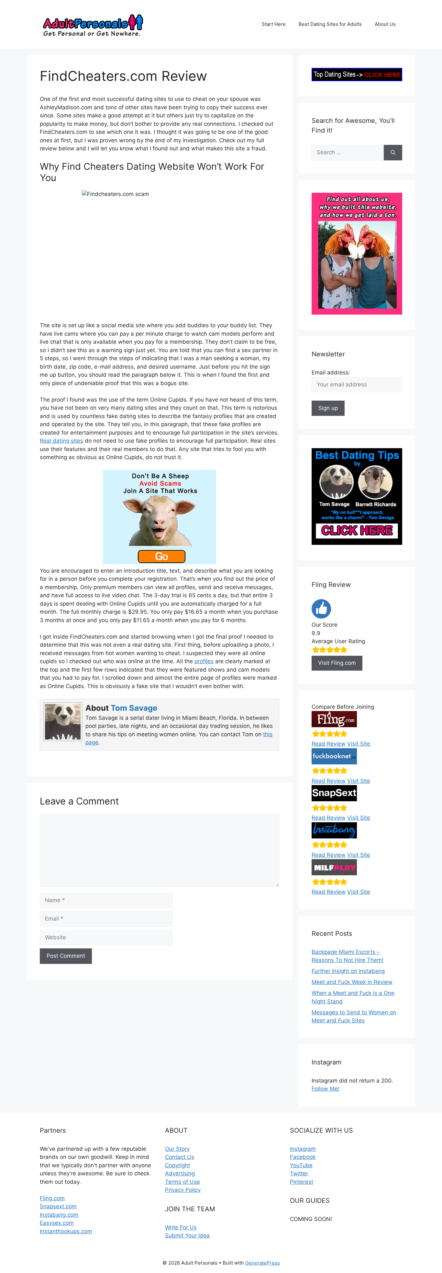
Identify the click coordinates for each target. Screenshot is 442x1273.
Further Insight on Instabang (348, 971)
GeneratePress (262, 1263)
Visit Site (358, 743)
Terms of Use (182, 1182)
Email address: (331, 372)
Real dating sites (61, 440)
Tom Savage (134, 708)
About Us (385, 24)
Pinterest (301, 1182)
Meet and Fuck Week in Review (352, 982)
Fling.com (52, 1198)
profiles (204, 661)
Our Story (177, 1149)
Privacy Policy (183, 1190)
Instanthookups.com (66, 1231)
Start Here (274, 24)
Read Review (329, 743)
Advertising (180, 1173)
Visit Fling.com (337, 663)
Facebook (302, 1157)
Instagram (303, 1149)
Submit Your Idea (187, 1235)
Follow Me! (325, 1088)
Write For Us (181, 1227)
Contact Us (179, 1157)
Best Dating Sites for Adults (330, 24)
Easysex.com (57, 1223)
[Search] (393, 152)
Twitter (299, 1173)
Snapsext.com (58, 1206)
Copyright (177, 1165)
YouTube (301, 1165)
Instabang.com (59, 1215)
